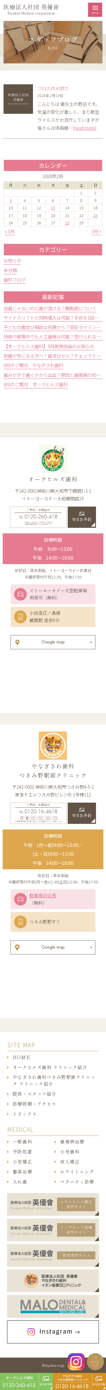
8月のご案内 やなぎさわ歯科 (33, 365)
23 (95, 215)
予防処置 (22, 1151)
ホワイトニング (77, 1171)
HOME (21, 1057)
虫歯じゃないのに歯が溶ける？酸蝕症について (50, 308)
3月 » (96, 231)
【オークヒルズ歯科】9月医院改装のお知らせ (49, 346)
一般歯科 (22, 1141)
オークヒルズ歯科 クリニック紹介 (50, 1067)
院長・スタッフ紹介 (35, 1094)
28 (67, 223)
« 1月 (9, 231)
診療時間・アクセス (35, 1104)
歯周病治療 (72, 1141)
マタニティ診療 (77, 1181)
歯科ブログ (15, 279)
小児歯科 (70, 1151)
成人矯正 (70, 1161)
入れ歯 (20, 1181)
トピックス (25, 1114)
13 (53, 208)
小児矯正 (22, 1161)
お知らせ (12, 260)
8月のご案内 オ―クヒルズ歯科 (36, 384)
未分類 (10, 270)
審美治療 (22, 1171)
